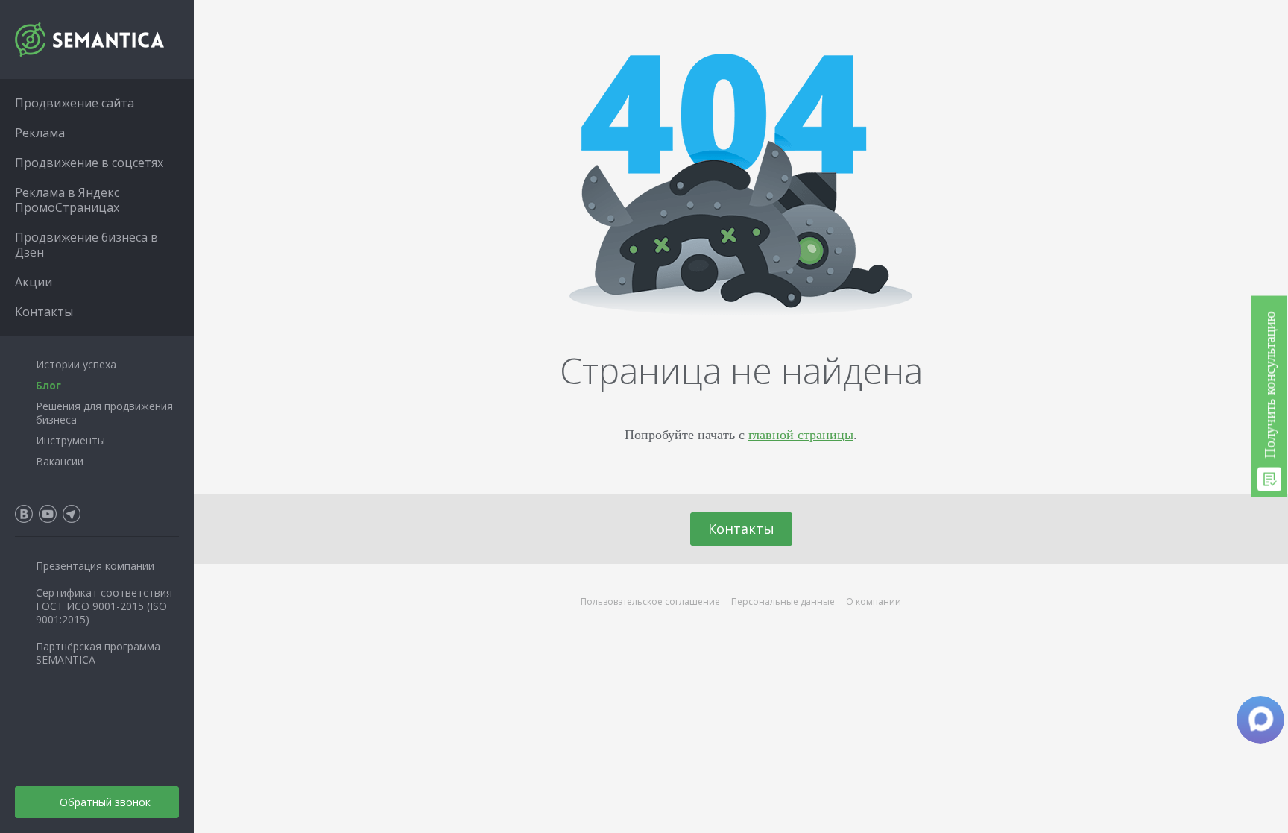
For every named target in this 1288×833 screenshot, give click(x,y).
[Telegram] (71, 514)
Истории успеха (76, 364)
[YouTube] (48, 514)
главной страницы (800, 434)
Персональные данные (783, 601)
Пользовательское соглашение (650, 601)
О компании (873, 601)
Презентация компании (95, 566)
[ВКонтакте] (24, 514)
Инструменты (70, 440)
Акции (33, 282)
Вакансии (59, 461)
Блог (48, 385)
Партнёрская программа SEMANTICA (98, 653)
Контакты (741, 529)
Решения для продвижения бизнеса (104, 413)
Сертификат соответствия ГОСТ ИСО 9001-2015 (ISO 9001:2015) (104, 605)
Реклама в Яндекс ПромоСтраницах (67, 200)
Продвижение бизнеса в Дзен (86, 244)
